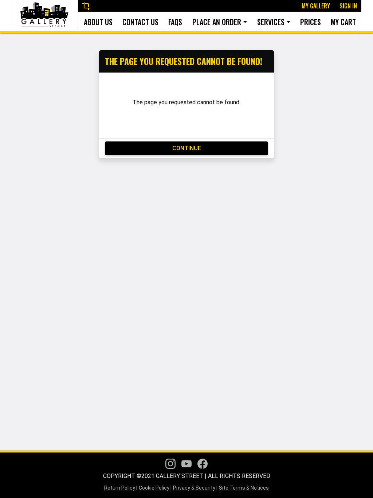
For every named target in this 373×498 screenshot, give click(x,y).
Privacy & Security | (195, 488)
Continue (186, 148)
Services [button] (270, 21)
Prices (311, 21)
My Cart (343, 21)
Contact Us (140, 21)
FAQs (175, 21)
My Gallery (316, 5)
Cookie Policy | (155, 488)
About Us (98, 21)
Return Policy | (120, 488)
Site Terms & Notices (244, 488)
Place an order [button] (216, 21)
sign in (348, 5)
